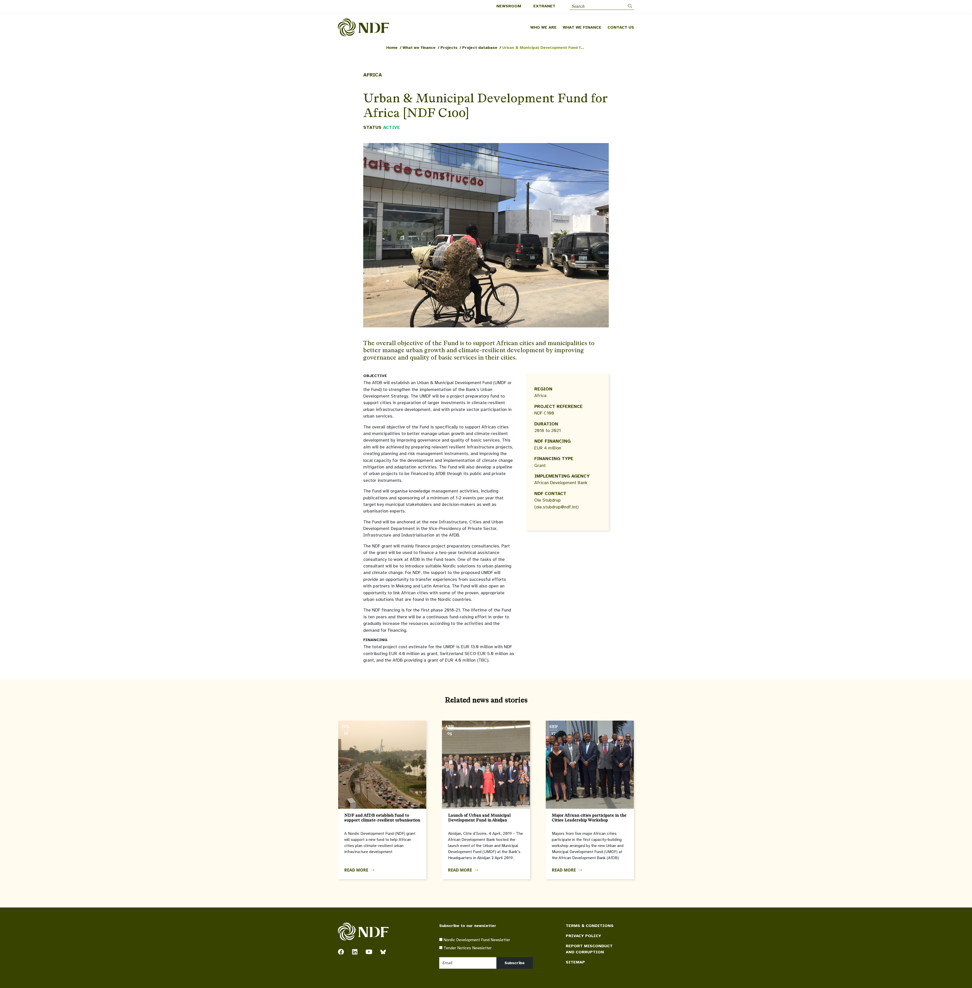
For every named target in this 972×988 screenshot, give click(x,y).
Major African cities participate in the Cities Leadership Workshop (589, 817)
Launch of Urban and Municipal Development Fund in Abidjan (479, 817)
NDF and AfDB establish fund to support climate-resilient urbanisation (382, 817)
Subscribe (514, 962)
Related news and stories (486, 700)
